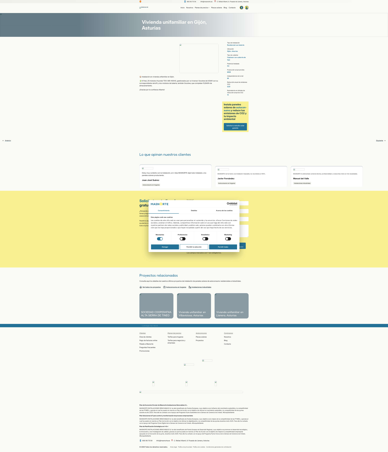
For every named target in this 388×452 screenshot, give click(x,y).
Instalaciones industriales (302, 183)
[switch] (183, 238)
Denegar (165, 247)
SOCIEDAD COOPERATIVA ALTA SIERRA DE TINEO (156, 313)
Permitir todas (223, 247)
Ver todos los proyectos (151, 287)
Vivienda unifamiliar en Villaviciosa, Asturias (192, 313)
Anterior (8, 141)
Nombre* (190, 200)
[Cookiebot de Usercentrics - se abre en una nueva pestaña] (228, 203)
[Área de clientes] (247, 7)
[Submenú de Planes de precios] (209, 7)
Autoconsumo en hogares (151, 185)
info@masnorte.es (206, 1)
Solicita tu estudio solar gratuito (235, 127)
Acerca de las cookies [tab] (224, 210)
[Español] (140, 2)
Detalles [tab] (194, 210)
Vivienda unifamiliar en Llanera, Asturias (229, 313)
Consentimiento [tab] (163, 210)
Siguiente (379, 141)
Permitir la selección (194, 247)
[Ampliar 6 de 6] (216, 46)
